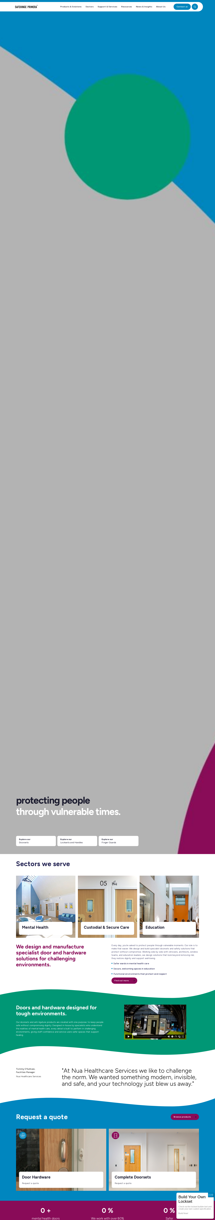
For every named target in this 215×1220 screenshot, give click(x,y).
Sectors (90, 6)
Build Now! (183, 1213)
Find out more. (121, 980)
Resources (126, 6)
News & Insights (144, 6)
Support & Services (107, 6)
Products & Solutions (71, 6)
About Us (160, 6)
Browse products (182, 1117)
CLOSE (210, 1195)
